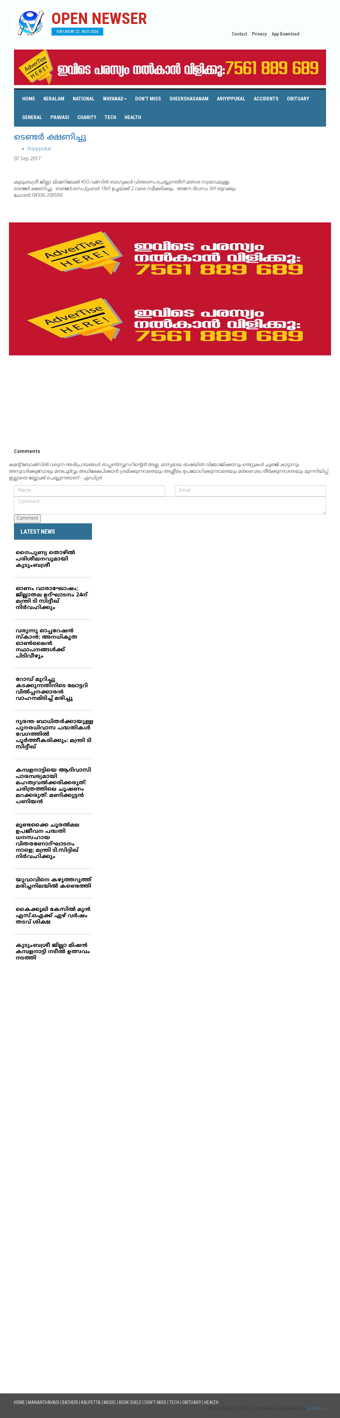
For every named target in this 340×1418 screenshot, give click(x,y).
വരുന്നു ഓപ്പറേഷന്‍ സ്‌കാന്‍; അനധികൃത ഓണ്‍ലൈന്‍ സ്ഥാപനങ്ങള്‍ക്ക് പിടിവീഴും (46, 644)
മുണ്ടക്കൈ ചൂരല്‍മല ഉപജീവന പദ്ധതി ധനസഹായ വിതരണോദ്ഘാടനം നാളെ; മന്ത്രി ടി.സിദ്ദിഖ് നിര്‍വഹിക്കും (47, 841)
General (32, 117)
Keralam (53, 99)
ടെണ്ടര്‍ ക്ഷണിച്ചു (50, 137)
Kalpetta (91, 1402)
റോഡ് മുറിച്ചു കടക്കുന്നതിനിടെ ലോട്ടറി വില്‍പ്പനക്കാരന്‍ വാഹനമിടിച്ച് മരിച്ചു (52, 689)
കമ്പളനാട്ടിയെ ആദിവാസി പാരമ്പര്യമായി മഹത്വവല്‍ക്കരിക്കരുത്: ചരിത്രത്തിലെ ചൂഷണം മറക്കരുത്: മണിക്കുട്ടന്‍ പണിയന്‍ (53, 786)
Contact (239, 34)
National (84, 99)
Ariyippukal (231, 99)
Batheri (70, 1402)
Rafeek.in (316, 1409)
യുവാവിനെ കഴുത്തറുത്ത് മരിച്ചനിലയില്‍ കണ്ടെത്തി (53, 883)
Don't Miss (148, 99)
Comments (27, 451)
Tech (110, 117)
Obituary (298, 99)
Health (133, 117)
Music (110, 1402)
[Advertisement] (170, 402)
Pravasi (59, 117)
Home (28, 99)
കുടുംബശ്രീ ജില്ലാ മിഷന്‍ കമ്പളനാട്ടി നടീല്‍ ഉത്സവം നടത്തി (53, 952)
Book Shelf (130, 1402)
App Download (285, 34)
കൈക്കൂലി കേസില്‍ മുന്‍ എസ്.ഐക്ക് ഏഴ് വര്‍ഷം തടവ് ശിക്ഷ (53, 916)
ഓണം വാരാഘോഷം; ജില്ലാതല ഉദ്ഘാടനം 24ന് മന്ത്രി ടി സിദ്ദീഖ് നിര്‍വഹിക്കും (51, 598)
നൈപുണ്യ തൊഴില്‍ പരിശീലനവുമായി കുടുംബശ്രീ (45, 559)
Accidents (266, 99)
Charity (86, 117)
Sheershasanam (189, 99)
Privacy (259, 34)
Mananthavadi (43, 1402)
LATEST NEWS (38, 531)
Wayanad (113, 99)
